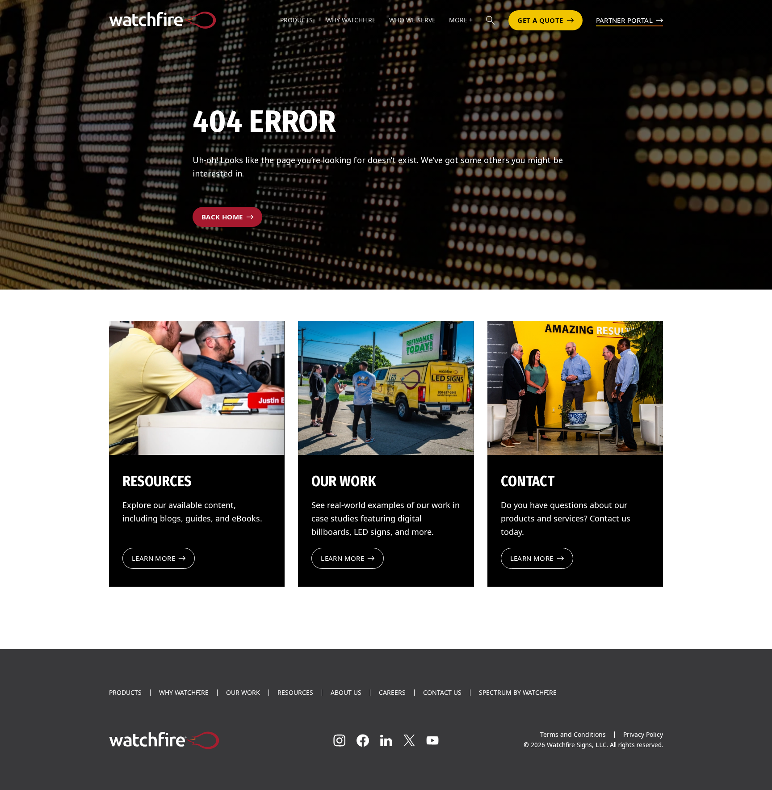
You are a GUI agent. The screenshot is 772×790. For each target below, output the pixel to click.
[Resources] (197, 388)
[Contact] (575, 388)
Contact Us (442, 692)
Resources (295, 692)
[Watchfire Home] (195, 740)
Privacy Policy (643, 734)
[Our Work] (386, 388)
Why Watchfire (184, 692)
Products (125, 692)
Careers (392, 692)
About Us (346, 692)
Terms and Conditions (573, 734)
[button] (490, 20)
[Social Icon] (339, 740)
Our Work (243, 692)
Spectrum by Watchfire (518, 692)
